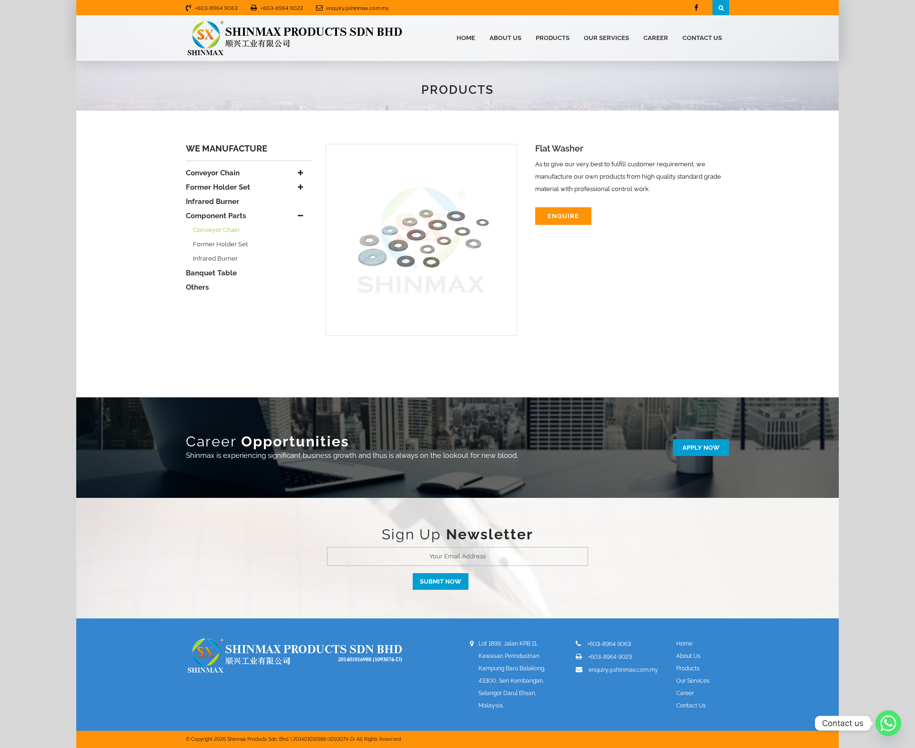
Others (197, 287)
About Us (505, 37)
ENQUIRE (563, 216)
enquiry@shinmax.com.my (357, 8)
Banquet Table (211, 273)
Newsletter (489, 534)
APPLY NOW (701, 447)
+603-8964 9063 (216, 8)
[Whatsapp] (888, 723)
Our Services (606, 37)
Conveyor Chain (213, 173)
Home (466, 37)
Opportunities (295, 441)
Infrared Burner (212, 201)
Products (552, 37)
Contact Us (702, 37)
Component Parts (216, 216)
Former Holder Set (218, 187)
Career (655, 37)
